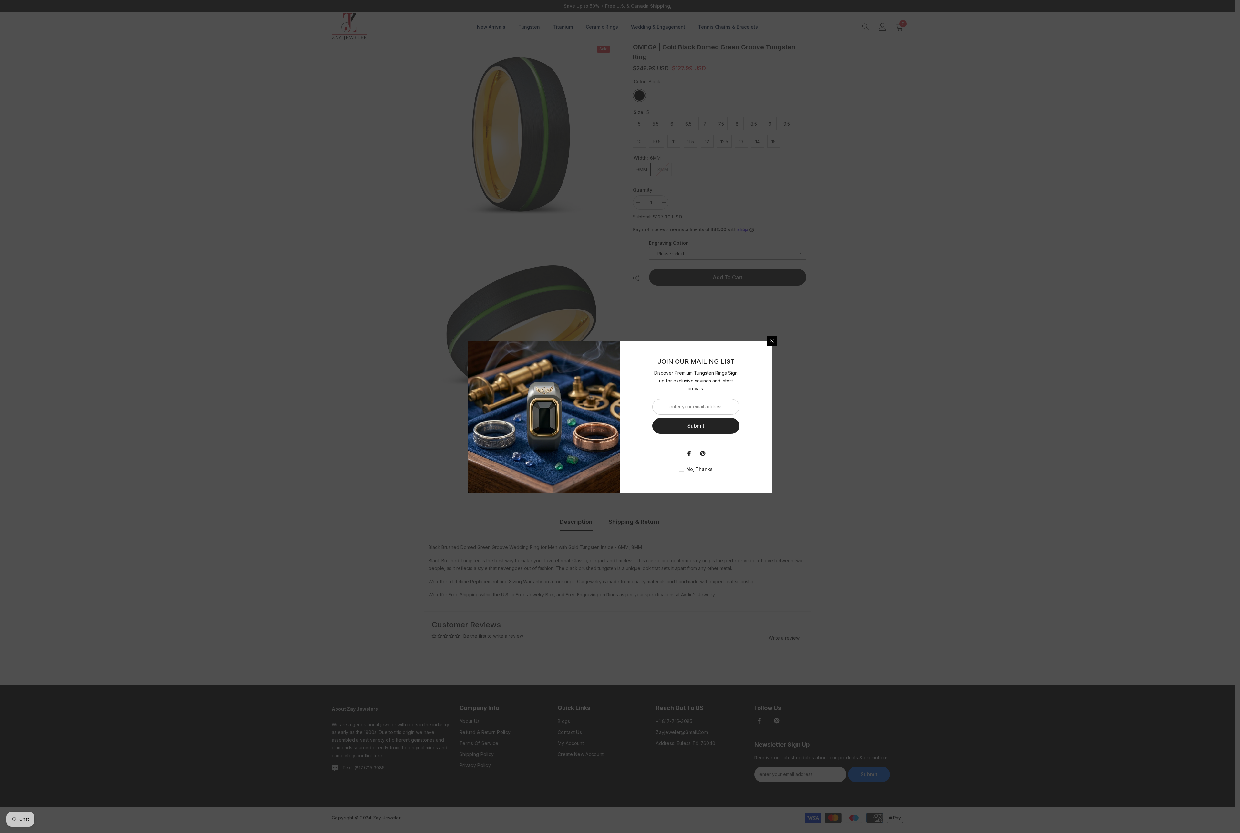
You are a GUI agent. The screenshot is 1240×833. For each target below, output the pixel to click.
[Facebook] (689, 453)
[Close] (772, 341)
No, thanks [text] (700, 469)
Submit (695, 425)
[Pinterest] (702, 453)
